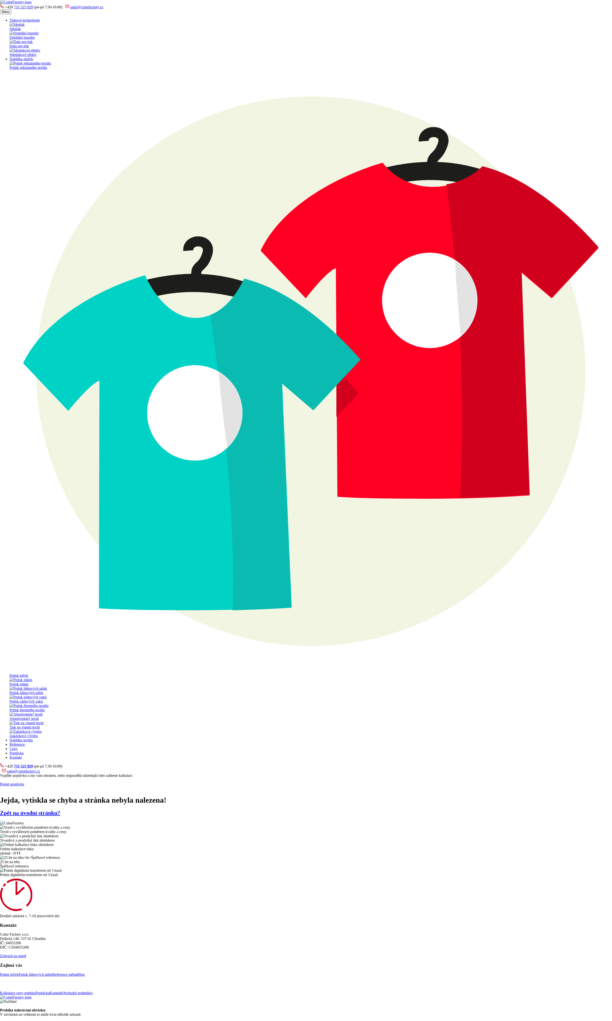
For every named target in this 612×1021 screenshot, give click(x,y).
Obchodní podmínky (77, 993)
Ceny (14, 749)
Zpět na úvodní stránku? (30, 813)
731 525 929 (23, 7)
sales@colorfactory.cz (86, 7)
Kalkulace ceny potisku (17, 993)
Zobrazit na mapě (13, 956)
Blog (81, 974)
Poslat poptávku (12, 784)
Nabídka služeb (21, 59)
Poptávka (17, 753)
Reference (17, 744)
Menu (6, 12)
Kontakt (16, 757)
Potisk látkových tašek (35, 974)
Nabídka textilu (21, 740)
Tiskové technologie (25, 20)
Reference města (64, 974)
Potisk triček (9, 974)
